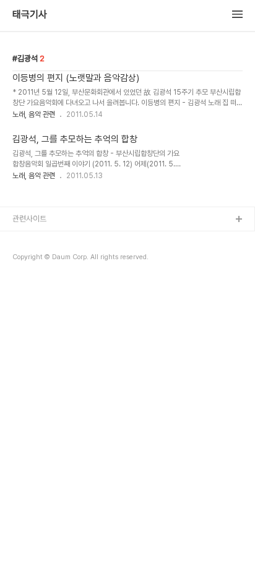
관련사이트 (29, 218)
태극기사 (29, 14)
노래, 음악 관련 (33, 114)
